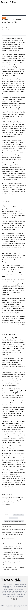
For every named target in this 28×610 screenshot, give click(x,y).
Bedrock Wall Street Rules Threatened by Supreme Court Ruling (13, 553)
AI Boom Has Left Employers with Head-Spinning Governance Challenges (13, 557)
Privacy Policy (9, 606)
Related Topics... (8, 514)
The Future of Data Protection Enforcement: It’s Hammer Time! (12, 543)
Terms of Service (22, 605)
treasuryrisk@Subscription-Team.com (14, 596)
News (4, 17)
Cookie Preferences (17, 606)
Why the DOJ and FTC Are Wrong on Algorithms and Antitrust (13, 568)
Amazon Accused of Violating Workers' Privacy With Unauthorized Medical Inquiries (12, 548)
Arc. (10, 605)
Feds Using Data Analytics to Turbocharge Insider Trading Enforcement (11, 563)
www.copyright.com (11, 531)
